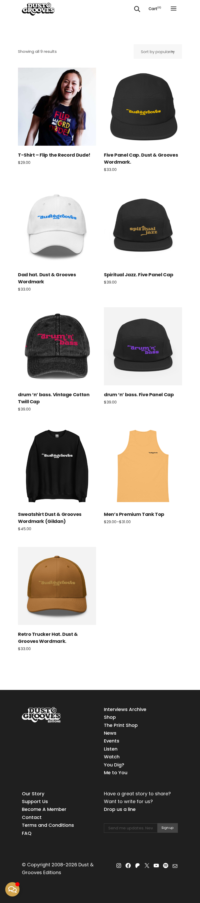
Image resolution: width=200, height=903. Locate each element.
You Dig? (114, 764)
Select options (57, 106)
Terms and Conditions (48, 825)
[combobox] (158, 51)
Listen (110, 749)
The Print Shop (121, 725)
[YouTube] (156, 865)
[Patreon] (137, 865)
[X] (147, 865)
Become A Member (44, 809)
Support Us (35, 801)
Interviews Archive (125, 709)
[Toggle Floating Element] (12, 889)
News (110, 733)
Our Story (33, 793)
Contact (32, 817)
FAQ (27, 833)
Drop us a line (120, 809)
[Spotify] (165, 865)
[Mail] (175, 866)
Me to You (115, 772)
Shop (110, 717)
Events (111, 741)
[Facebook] (128, 865)
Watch (112, 756)
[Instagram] (119, 865)
